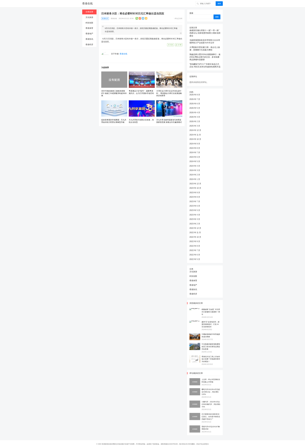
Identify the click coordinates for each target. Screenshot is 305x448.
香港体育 (89, 28)
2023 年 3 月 (194, 219)
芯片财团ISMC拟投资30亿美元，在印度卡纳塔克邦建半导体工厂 (211, 416)
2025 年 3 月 (194, 126)
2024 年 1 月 (194, 179)
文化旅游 (89, 17)
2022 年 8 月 (194, 246)
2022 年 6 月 (194, 255)
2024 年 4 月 (194, 166)
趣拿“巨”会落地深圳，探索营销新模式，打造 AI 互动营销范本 (210, 324)
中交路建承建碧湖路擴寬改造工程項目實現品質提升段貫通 (211, 346)
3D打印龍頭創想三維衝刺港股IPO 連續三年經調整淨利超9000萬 (114, 93)
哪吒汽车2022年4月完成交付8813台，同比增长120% (211, 391)
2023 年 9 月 (194, 193)
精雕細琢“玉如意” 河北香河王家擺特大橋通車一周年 (211, 311)
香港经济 (89, 45)
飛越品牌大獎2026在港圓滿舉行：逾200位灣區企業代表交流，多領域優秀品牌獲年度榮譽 (204, 57)
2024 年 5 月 (194, 161)
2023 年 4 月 (194, 215)
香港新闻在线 (106, 444)
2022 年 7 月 (194, 250)
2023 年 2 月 (194, 224)
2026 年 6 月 (194, 104)
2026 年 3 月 (194, 117)
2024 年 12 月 (195, 130)
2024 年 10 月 (195, 139)
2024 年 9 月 (194, 144)
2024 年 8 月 (194, 148)
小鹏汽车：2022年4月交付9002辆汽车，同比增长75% (211, 404)
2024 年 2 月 (194, 175)
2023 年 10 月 (195, 188)
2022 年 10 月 (195, 237)
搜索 (219, 4)
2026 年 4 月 (194, 113)
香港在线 (87, 3)
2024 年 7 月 (194, 152)
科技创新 (89, 23)
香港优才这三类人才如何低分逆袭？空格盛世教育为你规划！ (211, 359)
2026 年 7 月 (194, 99)
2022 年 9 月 (194, 241)
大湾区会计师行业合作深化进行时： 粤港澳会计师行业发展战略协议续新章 (169, 93)
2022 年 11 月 (195, 232)
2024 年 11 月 (195, 135)
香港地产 (89, 34)
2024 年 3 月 (194, 170)
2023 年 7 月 (194, 201)
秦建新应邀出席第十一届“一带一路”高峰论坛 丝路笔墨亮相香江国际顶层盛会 (204, 33)
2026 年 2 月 (194, 121)
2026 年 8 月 (194, 95)
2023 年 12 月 (195, 184)
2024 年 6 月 (194, 157)
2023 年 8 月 (194, 197)
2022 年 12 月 (195, 228)
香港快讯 (89, 39)
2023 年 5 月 (194, 210)
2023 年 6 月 (194, 206)
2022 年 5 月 (194, 259)
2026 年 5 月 (194, 108)
